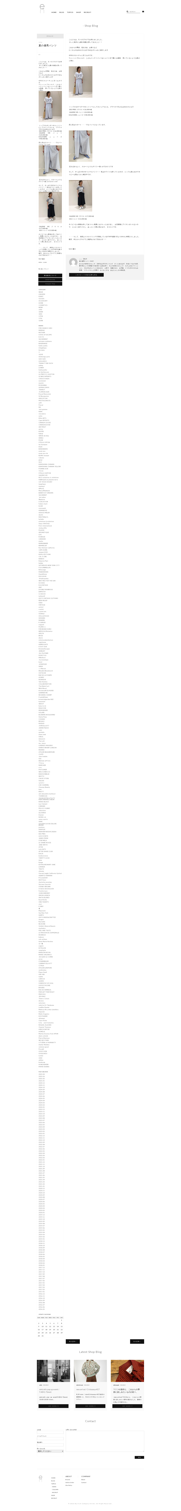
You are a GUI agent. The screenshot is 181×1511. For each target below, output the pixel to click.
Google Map (50, 283)
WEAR (41, 292)
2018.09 (42, 1248)
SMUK (41, 666)
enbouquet (116, 1385)
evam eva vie (43, 453)
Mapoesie (42, 911)
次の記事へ (137, 1341)
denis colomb (43, 1036)
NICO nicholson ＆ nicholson (49, 477)
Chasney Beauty (44, 787)
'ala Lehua (42, 497)
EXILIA (41, 853)
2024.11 (42, 1085)
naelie (41, 976)
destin (41, 515)
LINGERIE (42, 294)
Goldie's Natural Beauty (47, 926)
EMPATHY (42, 592)
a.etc (40, 730)
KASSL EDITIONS (45, 554)
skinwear (42, 1018)
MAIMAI (42, 750)
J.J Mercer (42, 668)
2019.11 (42, 1217)
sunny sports (43, 819)
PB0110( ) (42, 994)
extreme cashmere (45, 341)
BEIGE (41, 635)
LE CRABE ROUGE (45, 842)
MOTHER (42, 332)
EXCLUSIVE (43, 576)
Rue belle (42, 922)
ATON (41, 847)
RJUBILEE (42, 537)
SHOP (78, 12)
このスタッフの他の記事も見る (86, 275)
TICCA (41, 471)
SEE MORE (52, 1406)
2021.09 (42, 1168)
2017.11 (42, 1270)
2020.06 (42, 1201)
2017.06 (42, 1281)
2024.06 (42, 1096)
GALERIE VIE (43, 475)
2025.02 (42, 1078)
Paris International (45, 526)
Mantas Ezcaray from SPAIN (48, 1034)
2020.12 (42, 1188)
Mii (40, 407)
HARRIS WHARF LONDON (48, 747)
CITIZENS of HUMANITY (47, 1042)
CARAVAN (42, 539)
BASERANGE (43, 343)
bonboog (42, 1062)
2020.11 (42, 1190)
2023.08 (42, 1118)
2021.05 (42, 1177)
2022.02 (42, 1158)
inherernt (42, 739)
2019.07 (42, 1226)
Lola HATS (42, 849)
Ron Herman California (47, 548)
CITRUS (41, 965)
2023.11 (42, 1111)
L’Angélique (43, 348)
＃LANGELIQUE (44, 392)
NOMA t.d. (42, 817)
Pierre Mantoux (44, 1038)
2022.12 (42, 1136)
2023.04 (42, 1127)
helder (41, 563)
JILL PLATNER (43, 653)
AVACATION (43, 398)
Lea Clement (43, 804)
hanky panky (43, 346)
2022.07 (42, 1147)
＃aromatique (43, 660)
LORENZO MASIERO (46, 745)
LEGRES (41, 677)
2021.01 (42, 1186)
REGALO (42, 721)
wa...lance (42, 743)
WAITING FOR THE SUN (47, 581)
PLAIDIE (41, 530)
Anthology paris (44, 357)
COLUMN (55, 1489)
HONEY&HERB (43, 1064)
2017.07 (42, 1278)
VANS (41, 821)
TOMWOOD (43, 796)
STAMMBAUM (44, 961)
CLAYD (41, 754)
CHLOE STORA (44, 778)
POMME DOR (43, 469)
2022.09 (42, 1142)
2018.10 (42, 1245)
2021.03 (42, 1182)
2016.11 (42, 1296)
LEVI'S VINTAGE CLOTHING (48, 598)
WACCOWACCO (44, 772)
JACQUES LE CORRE (46, 957)
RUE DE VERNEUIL (45, 990)
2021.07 (42, 1173)
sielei (40, 1058)
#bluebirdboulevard (46, 671)
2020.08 (42, 1197)
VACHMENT (43, 495)
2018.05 (42, 1256)
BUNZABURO (43, 449)
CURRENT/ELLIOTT (45, 963)
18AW (41, 312)
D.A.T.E (41, 337)
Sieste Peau (43, 717)
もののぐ (42, 783)
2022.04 (42, 1153)
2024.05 (42, 1098)
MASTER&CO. (43, 517)
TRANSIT (42, 389)
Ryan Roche (43, 900)
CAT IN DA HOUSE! (45, 482)
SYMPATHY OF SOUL (46, 983)
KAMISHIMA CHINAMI (46, 464)
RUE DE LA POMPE (45, 675)
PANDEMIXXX (43, 572)
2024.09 (42, 1089)
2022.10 (42, 1140)
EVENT (41, 296)
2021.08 (42, 1171)
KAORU (41, 431)
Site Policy (68, 1485)
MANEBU (42, 620)
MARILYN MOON (44, 952)
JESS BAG (42, 996)
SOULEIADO (43, 1053)
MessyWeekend (44, 490)
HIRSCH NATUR (44, 1029)
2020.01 (42, 1212)
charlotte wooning (45, 882)
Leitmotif (42, 596)
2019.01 (42, 1239)
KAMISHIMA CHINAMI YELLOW (50, 466)
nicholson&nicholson (46, 640)
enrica (41, 429)
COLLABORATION (45, 684)
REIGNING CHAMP (45, 695)
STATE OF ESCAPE (45, 335)
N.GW (41, 506)
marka (41, 541)
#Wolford (42, 657)
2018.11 (42, 1243)
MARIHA (42, 330)
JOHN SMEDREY (44, 893)
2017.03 (42, 1287)
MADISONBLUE (44, 774)
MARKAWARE (43, 543)
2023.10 (42, 1114)
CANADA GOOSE (45, 422)
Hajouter (42, 1012)
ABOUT (41, 704)
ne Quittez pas (44, 372)
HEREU (41, 438)
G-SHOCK (42, 594)
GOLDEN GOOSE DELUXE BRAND (48, 824)
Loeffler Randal (44, 1007)
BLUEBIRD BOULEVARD (47, 715)
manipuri (42, 486)
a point (41, 609)
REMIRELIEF (43, 545)
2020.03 (42, 1208)
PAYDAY (41, 723)
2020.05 (42, 1204)
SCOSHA (42, 583)
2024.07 (42, 1094)
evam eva (42, 451)
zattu (40, 416)
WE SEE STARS (44, 1040)
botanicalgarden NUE (46, 699)
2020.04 (42, 1206)
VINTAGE (42, 605)
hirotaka (42, 350)
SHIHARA (42, 618)
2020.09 (42, 1195)
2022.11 (42, 1138)
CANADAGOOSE (44, 425)
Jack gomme (43, 409)
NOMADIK (42, 679)
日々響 (41, 944)
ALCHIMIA (42, 813)
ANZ (40, 587)
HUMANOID (43, 510)
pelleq (41, 365)
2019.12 (42, 1215)
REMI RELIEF (43, 600)
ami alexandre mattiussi (47, 794)
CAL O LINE (43, 556)
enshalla (41, 732)
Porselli (41, 1049)
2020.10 (42, 1193)
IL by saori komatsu (46, 1023)
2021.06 (42, 1175)
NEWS (41, 307)
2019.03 (42, 1234)
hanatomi (42, 701)
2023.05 (42, 1125)
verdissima (42, 970)
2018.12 (42, 1241)
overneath (42, 508)
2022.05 (42, 1151)
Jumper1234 (43, 552)
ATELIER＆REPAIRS (45, 968)
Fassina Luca (43, 891)
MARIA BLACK (44, 802)
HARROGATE (43, 644)
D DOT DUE (43, 646)
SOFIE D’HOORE (44, 985)
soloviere (42, 1003)
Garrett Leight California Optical (50, 873)
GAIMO (41, 981)
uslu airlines (43, 939)
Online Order (69, 1482)
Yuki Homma (43, 682)
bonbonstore (43, 856)
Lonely (41, 1056)
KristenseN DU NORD (46, 690)
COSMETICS (43, 305)
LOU (40, 534)
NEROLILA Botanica (45, 631)
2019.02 (42, 1237)
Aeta (40, 860)
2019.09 (42, 1221)
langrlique (42, 484)
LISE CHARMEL (44, 785)
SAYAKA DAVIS (44, 387)
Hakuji (41, 433)
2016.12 (42, 1294)
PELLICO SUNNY (44, 808)
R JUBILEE (42, 622)
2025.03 (42, 1076)
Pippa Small (43, 972)
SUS (40, 758)
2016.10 (42, 1298)
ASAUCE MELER (44, 512)
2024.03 (42, 1103)
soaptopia (42, 950)
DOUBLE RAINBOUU (46, 589)
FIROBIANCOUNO (45, 629)
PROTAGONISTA (44, 400)
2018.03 (42, 1261)
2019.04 (42, 1232)
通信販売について (50, 275)
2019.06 (42, 1228)
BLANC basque (44, 455)
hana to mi (42, 706)
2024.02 (42, 1105)
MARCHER (42, 765)
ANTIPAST (42, 427)
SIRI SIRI (42, 974)
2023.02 (42, 1131)
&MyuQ (41, 488)
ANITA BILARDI (44, 897)
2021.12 (42, 1162)
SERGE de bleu (44, 436)
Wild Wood (43, 688)
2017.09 (42, 1274)
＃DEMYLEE (43, 664)
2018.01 (42, 1265)
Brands (67, 1479)
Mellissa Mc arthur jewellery (49, 1009)
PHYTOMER (43, 769)
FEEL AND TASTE (45, 930)
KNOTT (41, 791)
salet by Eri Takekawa (46, 1005)
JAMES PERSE (43, 838)
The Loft (42, 741)
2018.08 (42, 1250)
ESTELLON (42, 948)
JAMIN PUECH (44, 728)
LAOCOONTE (43, 836)
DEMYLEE (42, 829)
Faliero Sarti (43, 504)
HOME (54, 12)
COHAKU (42, 719)
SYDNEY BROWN (44, 886)
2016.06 (42, 1307)
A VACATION (43, 501)
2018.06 (42, 1254)
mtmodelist (43, 361)
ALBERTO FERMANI (45, 875)
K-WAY (41, 906)
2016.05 (42, 1309)
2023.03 (42, 1129)
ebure (41, 638)
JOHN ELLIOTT (44, 726)
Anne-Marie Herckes (46, 941)
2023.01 (42, 1133)
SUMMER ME (43, 693)
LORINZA (42, 867)
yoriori (41, 607)
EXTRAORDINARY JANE (47, 864)
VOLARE (42, 712)
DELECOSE (42, 708)
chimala (41, 871)
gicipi (40, 460)
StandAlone (43, 574)
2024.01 (42, 1107)
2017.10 (42, 1272)
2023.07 (42, 1120)
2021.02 (42, 1184)
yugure (41, 946)
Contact (83, 1482)
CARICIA (42, 979)
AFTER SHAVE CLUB (46, 851)
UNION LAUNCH (44, 895)
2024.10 (42, 1087)
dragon (41, 919)
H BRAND (42, 806)
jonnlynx (42, 827)
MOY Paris (42, 880)
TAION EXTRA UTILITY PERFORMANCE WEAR (47, 798)
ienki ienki (42, 359)
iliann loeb (42, 734)
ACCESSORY (43, 301)
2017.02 (42, 1289)
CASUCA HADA (44, 378)
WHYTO (41, 776)
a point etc (42, 611)
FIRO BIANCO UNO (45, 328)
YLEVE (41, 354)
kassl (40, 662)
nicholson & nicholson (46, 521)
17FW (41, 316)
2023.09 (42, 1116)
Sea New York (43, 913)
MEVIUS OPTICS (44, 761)
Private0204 (43, 878)
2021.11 (42, 1164)
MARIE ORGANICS (45, 954)
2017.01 (42, 1291)
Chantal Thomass (45, 1027)
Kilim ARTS (42, 418)
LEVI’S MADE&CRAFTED (47, 917)
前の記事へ (72, 1341)
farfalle (41, 519)
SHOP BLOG (50, 279)
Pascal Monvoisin (45, 394)
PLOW (41, 440)
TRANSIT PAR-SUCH (46, 363)
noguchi (41, 624)
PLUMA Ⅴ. (42, 627)
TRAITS (41, 869)
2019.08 (42, 1223)
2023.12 (42, 1109)
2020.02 (42, 1210)
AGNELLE (42, 1031)
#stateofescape (44, 649)
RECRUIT (87, 12)
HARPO (41, 915)
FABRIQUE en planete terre (48, 480)
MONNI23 (42, 935)
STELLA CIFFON (44, 442)
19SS (40, 309)
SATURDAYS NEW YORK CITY (49, 565)
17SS (40, 318)
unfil (40, 403)
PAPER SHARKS (44, 1067)
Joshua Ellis (43, 528)
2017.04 (42, 1285)
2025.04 (42, 1074)
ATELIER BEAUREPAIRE (47, 752)
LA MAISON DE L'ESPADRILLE (49, 933)
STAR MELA (43, 840)
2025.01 (42, 1081)
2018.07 (42, 1252)
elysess (41, 1001)
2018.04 (42, 1259)
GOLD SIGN (43, 1051)
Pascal (41, 405)
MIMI (40, 411)
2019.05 (42, 1230)
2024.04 (42, 1100)
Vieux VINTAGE (44, 523)
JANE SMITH (43, 845)
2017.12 (42, 1267)
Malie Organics (44, 1014)
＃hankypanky (44, 578)
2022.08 (42, 1144)
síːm (40, 767)
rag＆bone (42, 642)
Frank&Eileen (43, 697)
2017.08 (42, 1276)
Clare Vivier (43, 1020)
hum (40, 789)
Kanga (41, 862)
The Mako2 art (44, 686)
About (83, 1479)
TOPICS (70, 12)
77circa (41, 763)
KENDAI (41, 559)
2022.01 (42, 1160)
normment (42, 381)
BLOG (61, 12)
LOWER (41, 367)
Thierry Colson (44, 998)
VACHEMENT (43, 339)
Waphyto (42, 499)
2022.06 (42, 1149)
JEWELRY (42, 651)
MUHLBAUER (43, 710)
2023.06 (42, 1122)
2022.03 (42, 1155)
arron (41, 959)
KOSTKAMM (43, 1016)
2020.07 (42, 1199)
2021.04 (42, 1179)
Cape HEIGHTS (44, 420)
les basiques (43, 444)
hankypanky (43, 370)
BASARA (42, 987)
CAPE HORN (43, 550)
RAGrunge (42, 570)
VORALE (42, 614)
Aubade (41, 780)
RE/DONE (42, 924)
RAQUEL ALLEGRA (45, 1025)
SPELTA (41, 633)
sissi (40, 904)
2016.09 (42, 1300)
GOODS (41, 298)
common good (44, 1047)
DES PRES (42, 834)
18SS (40, 314)
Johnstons (42, 810)
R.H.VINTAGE (43, 585)
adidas (41, 1060)
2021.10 (42, 1166)
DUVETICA (42, 655)
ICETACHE (42, 673)
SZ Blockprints (44, 396)
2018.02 (42, 1263)
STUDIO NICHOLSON (46, 889)
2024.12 (42, 1083)
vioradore (42, 414)
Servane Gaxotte (45, 884)
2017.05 (42, 1283)
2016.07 (42, 1305)
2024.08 (42, 1092)
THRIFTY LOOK (44, 858)
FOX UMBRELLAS (45, 567)
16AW (41, 320)
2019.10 (42, 1219)
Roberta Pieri (43, 561)
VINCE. (41, 737)
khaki (40, 447)
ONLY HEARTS (44, 902)
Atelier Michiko (44, 1045)
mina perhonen (44, 616)
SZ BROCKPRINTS (45, 376)
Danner (41, 815)
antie (40, 1385)
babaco (41, 937)
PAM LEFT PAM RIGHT (47, 992)
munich (41, 383)
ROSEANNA (43, 385)
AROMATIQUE (44, 532)
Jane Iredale (43, 756)
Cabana (41, 458)
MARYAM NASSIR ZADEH (47, 831)
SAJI (40, 462)
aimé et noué (79, 1385)
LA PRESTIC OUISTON (46, 374)
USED (41, 603)
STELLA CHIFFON (45, 473)
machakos (42, 928)
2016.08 (42, 1302)
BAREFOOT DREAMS (46, 493)
